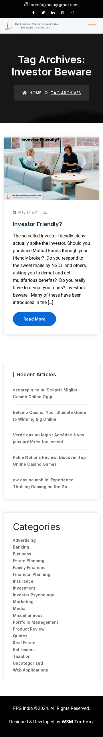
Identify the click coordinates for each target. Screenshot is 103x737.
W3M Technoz (78, 721)
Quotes (20, 635)
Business (22, 553)
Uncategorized (28, 663)
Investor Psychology (33, 594)
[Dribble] (62, 12)
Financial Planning (31, 574)
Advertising (24, 540)
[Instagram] (72, 12)
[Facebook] (33, 12)
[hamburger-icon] (92, 26)
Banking (21, 547)
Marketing (23, 601)
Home (34, 93)
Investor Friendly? (37, 224)
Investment (24, 588)
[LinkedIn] (53, 12)
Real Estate (24, 642)
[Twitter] (43, 12)
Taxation (22, 656)
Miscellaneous (28, 615)
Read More (34, 319)
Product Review (29, 629)
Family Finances (29, 567)
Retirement (24, 649)
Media (19, 608)
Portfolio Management (35, 622)
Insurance (23, 581)
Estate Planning (28, 560)
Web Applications (30, 670)
